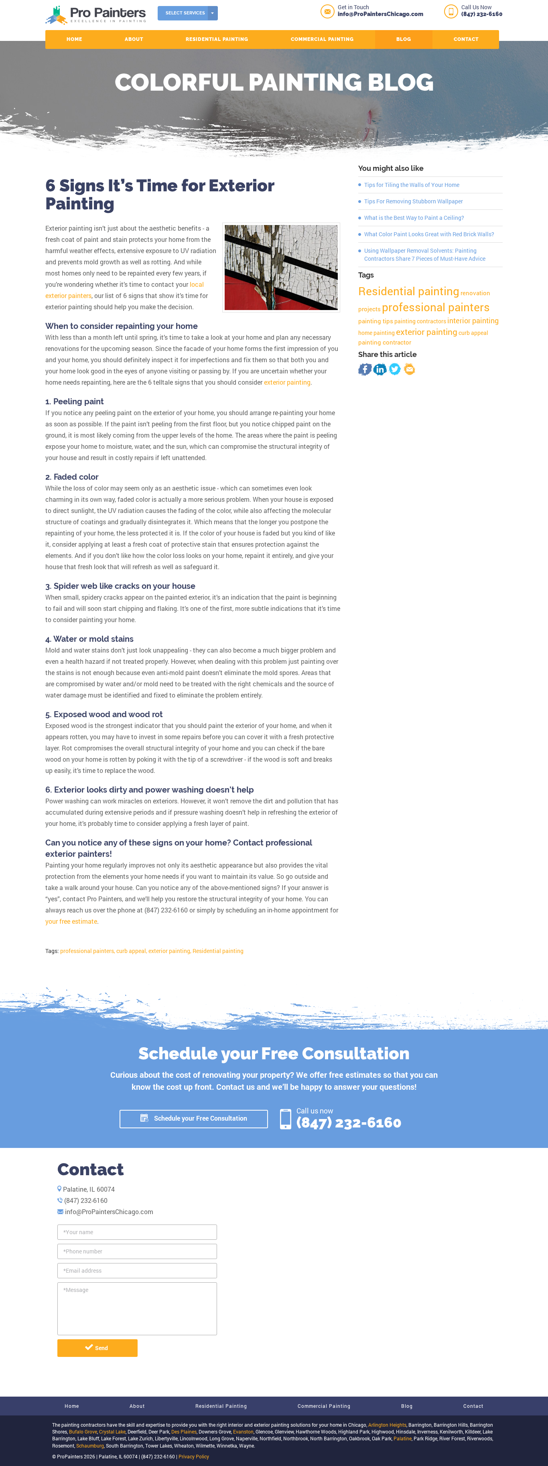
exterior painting (287, 382)
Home (74, 39)
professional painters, (87, 951)
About (134, 39)
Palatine (403, 1438)
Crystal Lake (112, 1431)
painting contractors (420, 321)
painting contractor (384, 342)
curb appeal (473, 333)
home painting (376, 333)
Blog (403, 39)
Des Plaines (184, 1431)
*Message (75, 1290)
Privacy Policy (194, 1456)
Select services (185, 13)
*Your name (78, 1232)
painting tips (375, 321)
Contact (466, 39)
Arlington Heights (387, 1424)
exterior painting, (169, 951)
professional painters (436, 307)
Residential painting (218, 951)
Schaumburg (90, 1445)
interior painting (473, 320)
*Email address (82, 1270)
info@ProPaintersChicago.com (380, 14)
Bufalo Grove (83, 1431)
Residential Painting (217, 39)
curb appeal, (131, 951)
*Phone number (82, 1251)
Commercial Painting (322, 39)
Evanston (243, 1431)
